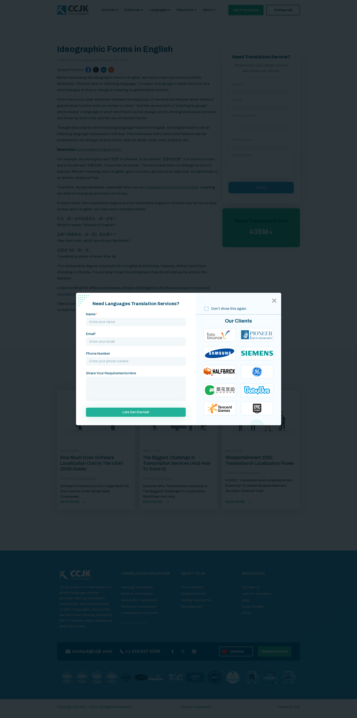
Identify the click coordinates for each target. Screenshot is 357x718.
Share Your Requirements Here (111, 373)
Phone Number (98, 353)
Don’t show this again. (229, 309)
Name (91, 314)
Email (91, 334)
